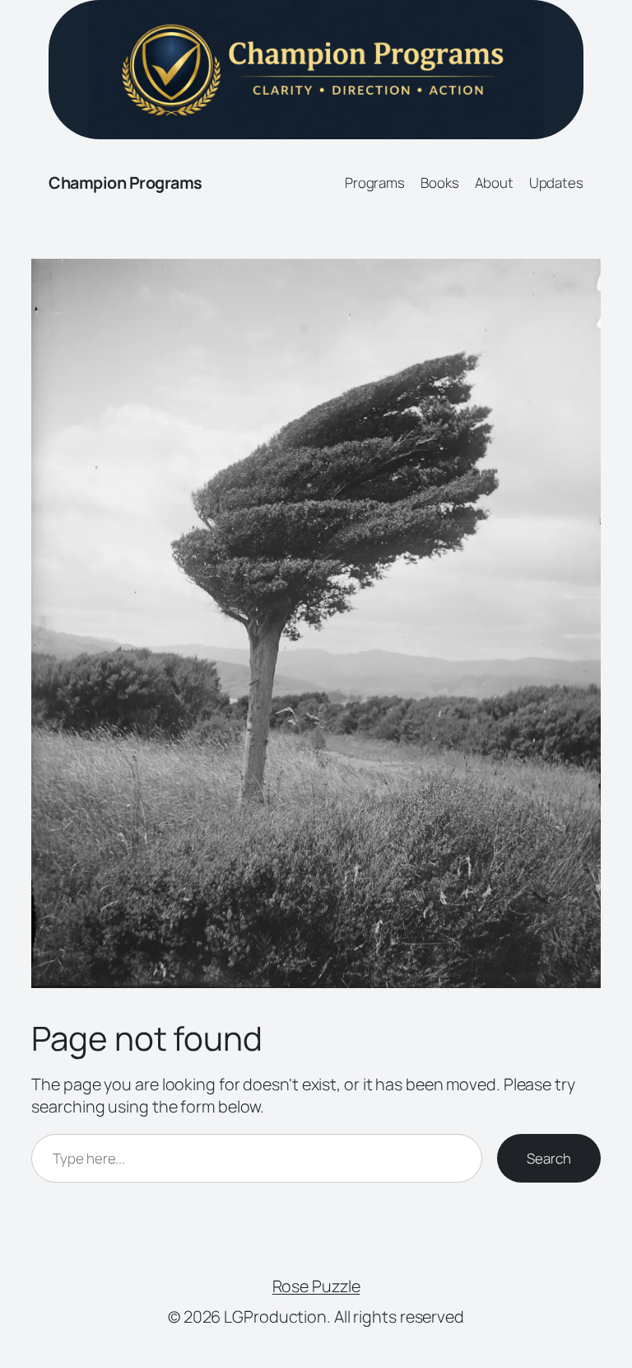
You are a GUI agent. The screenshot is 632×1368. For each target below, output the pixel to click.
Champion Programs (125, 182)
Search (548, 1158)
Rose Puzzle (316, 1286)
